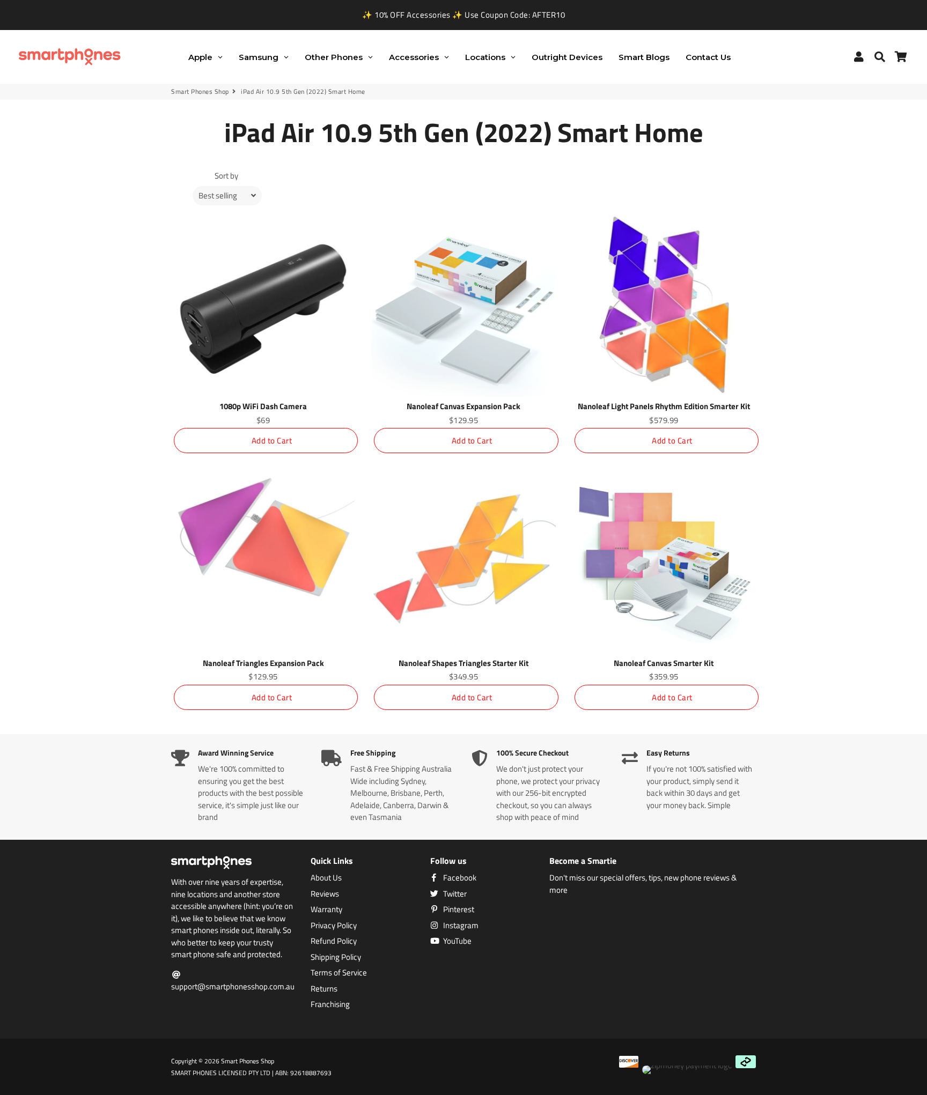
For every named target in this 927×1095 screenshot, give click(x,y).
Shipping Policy (336, 957)
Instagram (460, 925)
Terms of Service (339, 973)
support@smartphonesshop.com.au (233, 986)
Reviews (325, 894)
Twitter (454, 894)
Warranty (326, 909)
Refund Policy (334, 941)
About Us (326, 878)
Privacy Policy (334, 925)
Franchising (330, 1004)
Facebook (459, 878)
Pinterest (458, 909)
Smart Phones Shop (200, 92)
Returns (324, 989)
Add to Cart (272, 440)
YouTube (457, 941)
